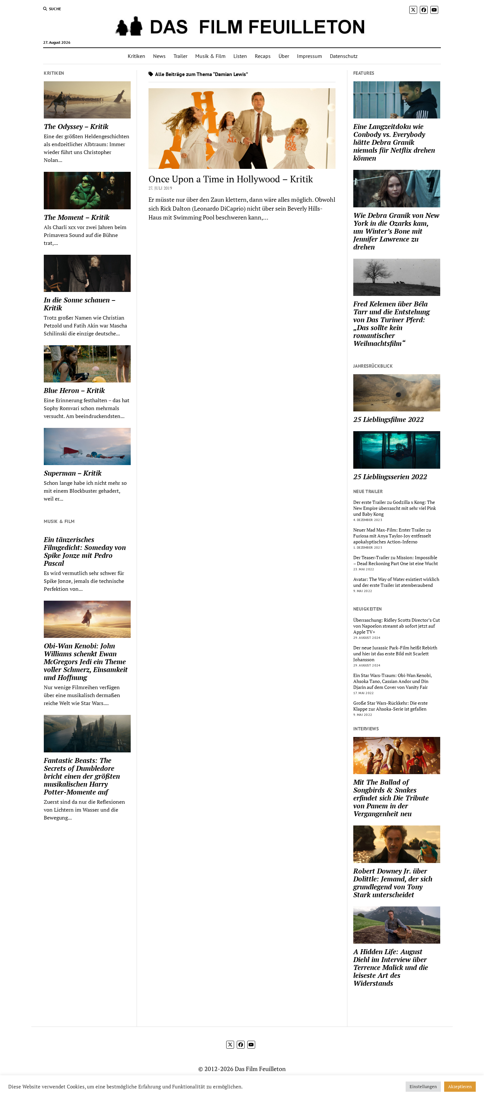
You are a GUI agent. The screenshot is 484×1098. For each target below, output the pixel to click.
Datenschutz (344, 56)
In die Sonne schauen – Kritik (79, 304)
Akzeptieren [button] (460, 1086)
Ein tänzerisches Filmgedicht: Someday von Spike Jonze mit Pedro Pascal (85, 551)
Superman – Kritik (72, 473)
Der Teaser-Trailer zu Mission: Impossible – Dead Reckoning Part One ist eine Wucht (395, 560)
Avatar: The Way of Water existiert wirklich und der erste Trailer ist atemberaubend (396, 582)
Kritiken (136, 56)
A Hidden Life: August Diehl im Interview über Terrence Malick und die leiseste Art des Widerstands (390, 967)
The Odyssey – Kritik (76, 126)
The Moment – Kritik (76, 217)
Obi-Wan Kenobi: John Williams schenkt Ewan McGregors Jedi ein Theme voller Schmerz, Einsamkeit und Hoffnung (86, 661)
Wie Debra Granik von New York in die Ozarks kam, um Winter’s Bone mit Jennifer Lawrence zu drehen (396, 231)
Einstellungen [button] (423, 1086)
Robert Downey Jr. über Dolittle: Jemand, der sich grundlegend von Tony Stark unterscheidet (392, 883)
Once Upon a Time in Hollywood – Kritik (230, 179)
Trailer (180, 56)
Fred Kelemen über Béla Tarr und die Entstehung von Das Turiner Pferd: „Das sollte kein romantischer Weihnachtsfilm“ (391, 323)
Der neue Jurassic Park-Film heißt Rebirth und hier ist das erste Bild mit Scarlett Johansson (395, 654)
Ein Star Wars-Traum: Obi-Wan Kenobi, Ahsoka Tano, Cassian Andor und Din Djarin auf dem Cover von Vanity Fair (392, 681)
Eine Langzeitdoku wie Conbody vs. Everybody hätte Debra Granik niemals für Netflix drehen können (394, 142)
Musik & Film (210, 56)
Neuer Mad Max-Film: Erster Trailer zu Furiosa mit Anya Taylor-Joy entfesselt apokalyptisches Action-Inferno (392, 536)
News (159, 56)
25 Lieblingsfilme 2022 (388, 419)
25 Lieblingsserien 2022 (390, 477)
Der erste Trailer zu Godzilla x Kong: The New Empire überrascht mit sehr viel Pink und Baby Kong (394, 508)
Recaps (263, 56)
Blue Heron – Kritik (74, 390)
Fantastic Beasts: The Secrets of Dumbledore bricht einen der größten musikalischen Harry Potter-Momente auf (82, 776)
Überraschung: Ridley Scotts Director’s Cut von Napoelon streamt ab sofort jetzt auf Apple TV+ (396, 626)
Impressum (309, 56)
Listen (240, 56)
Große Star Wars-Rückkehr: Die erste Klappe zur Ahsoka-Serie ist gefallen (390, 706)
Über (284, 56)
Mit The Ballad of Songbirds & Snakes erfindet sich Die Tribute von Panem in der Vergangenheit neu (391, 798)
